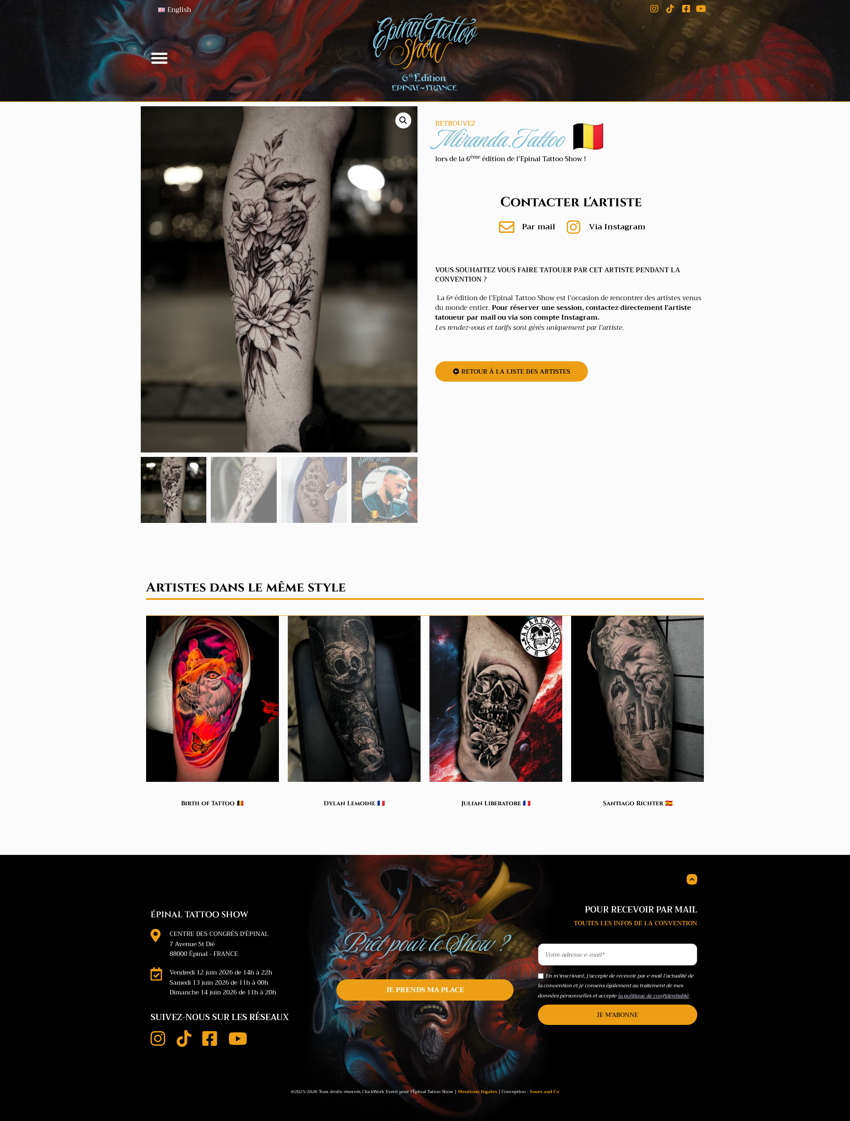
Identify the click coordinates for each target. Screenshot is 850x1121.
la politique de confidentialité (653, 995)
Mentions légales (477, 1091)
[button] (159, 58)
